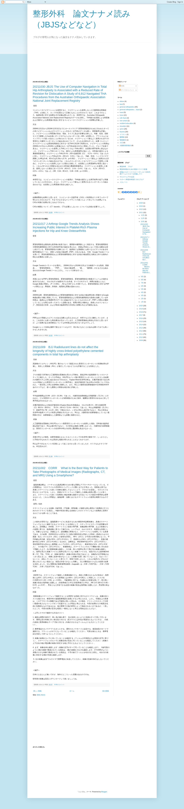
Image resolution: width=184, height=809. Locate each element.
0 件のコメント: (59, 212)
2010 (141, 337)
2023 (141, 206)
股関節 (122, 137)
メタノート (124, 182)
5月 (142, 289)
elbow (122, 101)
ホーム (72, 691)
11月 (143, 218)
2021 (141, 212)
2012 (141, 331)
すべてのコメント (127, 90)
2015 (141, 321)
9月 (142, 277)
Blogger (104, 792)
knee (121, 115)
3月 (142, 295)
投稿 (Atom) (41, 695)
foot (121, 104)
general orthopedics (127, 107)
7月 (142, 283)
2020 (141, 306)
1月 (142, 302)
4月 (142, 292)
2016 (141, 318)
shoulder (123, 126)
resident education (126, 123)
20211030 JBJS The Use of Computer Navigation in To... (145, 229)
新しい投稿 (37, 691)
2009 (141, 340)
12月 (143, 215)
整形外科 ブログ (126, 166)
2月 (142, 299)
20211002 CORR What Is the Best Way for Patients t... (145, 267)
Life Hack (123, 118)
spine (122, 129)
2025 (141, 203)
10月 (143, 222)
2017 (141, 315)
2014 (141, 325)
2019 (141, 309)
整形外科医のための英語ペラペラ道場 (133, 169)
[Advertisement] (53, 59)
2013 (141, 328)
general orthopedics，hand (130, 110)
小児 (121, 143)
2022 (141, 209)
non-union (123, 121)
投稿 (122, 86)
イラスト (123, 134)
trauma (122, 132)
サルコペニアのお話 (127, 177)
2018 (141, 312)
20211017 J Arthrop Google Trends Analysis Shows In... (145, 242)
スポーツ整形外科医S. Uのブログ (132, 179)
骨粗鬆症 (123, 140)
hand (121, 112)
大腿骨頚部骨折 (125, 145)
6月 (142, 286)
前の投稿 (105, 691)
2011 (141, 334)
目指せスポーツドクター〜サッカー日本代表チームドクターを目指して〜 (135, 173)
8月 (142, 280)
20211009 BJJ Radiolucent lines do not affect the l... (145, 255)
